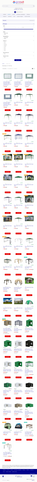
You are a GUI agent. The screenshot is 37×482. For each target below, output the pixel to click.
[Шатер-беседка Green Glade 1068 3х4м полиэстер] (7, 282)
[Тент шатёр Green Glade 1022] (18, 117)
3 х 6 (5, 49)
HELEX (5, 38)
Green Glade (6, 33)
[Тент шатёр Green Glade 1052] (18, 302)
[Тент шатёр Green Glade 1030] (29, 138)
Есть (4, 53)
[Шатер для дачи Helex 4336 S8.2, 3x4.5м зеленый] (7, 385)
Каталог (9, 14)
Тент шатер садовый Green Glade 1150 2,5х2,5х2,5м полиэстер (29, 433)
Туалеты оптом (27, 16)
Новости (4, 16)
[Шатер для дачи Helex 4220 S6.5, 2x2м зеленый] (29, 323)
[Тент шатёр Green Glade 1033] (18, 138)
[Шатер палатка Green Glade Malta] (18, 426)
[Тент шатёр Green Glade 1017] (29, 97)
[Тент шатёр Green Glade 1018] (7, 117)
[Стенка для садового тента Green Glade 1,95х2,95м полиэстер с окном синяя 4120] (7, 97)
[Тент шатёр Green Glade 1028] (7, 138)
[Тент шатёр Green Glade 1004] (18, 97)
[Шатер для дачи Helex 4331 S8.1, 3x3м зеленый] (18, 364)
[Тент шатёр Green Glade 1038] (7, 200)
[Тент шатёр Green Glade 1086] (7, 241)
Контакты (9, 16)
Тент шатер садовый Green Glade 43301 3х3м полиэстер (7, 453)
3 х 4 (5, 48)
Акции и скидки (20, 16)
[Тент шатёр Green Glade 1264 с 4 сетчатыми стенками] (29, 302)
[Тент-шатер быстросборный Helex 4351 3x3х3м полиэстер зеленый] (29, 364)
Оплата (13, 14)
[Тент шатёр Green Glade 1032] (29, 117)
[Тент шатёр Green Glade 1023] (29, 159)
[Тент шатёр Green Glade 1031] (7, 220)
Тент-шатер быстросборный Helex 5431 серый (18, 329)
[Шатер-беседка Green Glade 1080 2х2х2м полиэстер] (18, 282)
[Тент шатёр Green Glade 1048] (18, 261)
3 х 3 (5, 47)
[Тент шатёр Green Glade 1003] (29, 200)
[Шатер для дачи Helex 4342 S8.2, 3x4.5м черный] (29, 385)
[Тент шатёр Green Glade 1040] (7, 159)
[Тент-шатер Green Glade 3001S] (18, 179)
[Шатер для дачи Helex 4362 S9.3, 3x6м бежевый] (18, 406)
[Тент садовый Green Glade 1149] (29, 261)
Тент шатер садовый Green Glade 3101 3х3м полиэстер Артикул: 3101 (7, 329)
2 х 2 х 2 (5, 44)
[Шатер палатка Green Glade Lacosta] (7, 426)
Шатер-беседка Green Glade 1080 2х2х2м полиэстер (18, 288)
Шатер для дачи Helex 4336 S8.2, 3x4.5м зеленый (7, 391)
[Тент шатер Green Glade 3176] (29, 282)
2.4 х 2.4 (5, 45)
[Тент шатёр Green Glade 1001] (7, 179)
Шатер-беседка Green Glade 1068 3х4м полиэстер (7, 288)
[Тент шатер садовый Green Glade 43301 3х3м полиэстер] (7, 447)
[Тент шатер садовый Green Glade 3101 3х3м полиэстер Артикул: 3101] (7, 323)
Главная (4, 14)
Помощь (28, 14)
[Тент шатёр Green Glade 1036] (18, 159)
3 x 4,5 (5, 46)
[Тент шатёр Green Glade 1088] (29, 220)
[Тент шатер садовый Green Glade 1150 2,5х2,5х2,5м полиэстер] (29, 426)
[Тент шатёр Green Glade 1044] (18, 200)
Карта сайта (33, 473)
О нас (14, 16)
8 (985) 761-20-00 (18, 9)
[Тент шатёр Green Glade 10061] (29, 179)
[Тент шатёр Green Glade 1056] (29, 241)
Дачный (33, 480)
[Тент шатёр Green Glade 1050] (18, 241)
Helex (5, 34)
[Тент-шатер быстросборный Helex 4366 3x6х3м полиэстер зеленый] (29, 406)
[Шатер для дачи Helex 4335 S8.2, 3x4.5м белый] (18, 385)
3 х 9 (5, 50)
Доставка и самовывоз (21, 14)
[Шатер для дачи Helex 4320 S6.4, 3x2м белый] (18, 344)
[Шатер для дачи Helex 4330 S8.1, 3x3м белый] (7, 364)
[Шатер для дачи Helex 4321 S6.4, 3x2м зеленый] (7, 344)
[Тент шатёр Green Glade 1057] (18, 220)
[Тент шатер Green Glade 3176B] (7, 302)
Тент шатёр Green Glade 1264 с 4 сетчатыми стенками (29, 309)
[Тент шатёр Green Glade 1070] (7, 261)
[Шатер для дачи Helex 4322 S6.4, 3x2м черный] (29, 344)
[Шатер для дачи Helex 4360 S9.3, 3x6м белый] (7, 406)
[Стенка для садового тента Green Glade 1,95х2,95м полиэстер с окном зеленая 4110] (29, 76)
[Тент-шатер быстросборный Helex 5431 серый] (18, 323)
